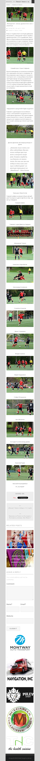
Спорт (20, 30)
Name (9, 604)
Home (8, 5)
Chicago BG (11, 28)
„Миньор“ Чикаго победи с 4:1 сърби (20, 508)
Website (10, 616)
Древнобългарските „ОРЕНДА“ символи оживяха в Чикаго (20, 559)
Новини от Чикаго (17, 5)
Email (23, 604)
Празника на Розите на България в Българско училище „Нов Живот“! (20, 517)
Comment (10, 584)
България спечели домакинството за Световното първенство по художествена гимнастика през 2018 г (20, 536)
